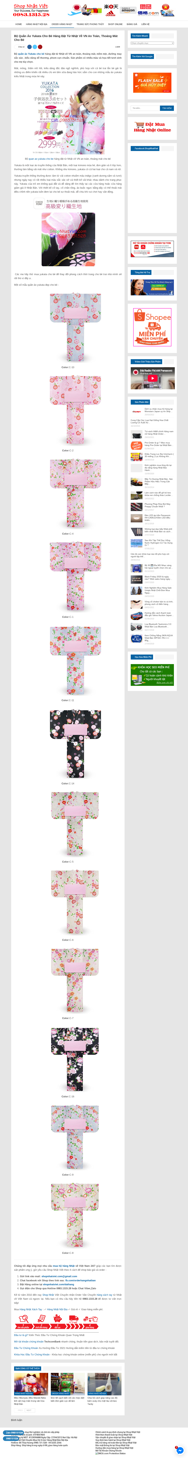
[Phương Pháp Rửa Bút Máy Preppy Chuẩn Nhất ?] (136, 507)
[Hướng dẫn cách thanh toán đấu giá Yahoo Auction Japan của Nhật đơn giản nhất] (136, 616)
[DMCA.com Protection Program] (110, 1453)
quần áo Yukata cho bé (31, 54)
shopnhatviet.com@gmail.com (59, 1276)
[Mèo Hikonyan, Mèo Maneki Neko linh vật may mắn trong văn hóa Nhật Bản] (31, 1384)
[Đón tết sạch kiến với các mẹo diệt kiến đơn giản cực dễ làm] (68, 1384)
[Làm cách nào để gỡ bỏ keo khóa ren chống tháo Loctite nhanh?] (136, 495)
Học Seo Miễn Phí (143, 657)
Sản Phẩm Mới (141, 402)
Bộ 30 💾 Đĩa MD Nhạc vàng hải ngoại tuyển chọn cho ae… (159, 566)
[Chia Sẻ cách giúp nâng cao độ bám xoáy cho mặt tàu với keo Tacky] (105, 1384)
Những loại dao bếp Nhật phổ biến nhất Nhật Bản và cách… (158, 530)
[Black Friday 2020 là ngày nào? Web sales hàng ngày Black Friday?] (136, 579)
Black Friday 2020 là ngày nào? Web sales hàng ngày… (158, 577)
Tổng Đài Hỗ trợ (142, 272)
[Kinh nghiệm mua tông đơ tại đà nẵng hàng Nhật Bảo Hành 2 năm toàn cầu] (136, 468)
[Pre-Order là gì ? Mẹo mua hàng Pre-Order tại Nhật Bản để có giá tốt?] (136, 446)
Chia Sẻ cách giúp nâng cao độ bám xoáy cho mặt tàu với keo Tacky (103, 1401)
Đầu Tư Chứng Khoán (26, 1348)
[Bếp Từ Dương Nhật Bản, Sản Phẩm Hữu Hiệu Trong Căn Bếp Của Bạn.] (136, 482)
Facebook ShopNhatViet (146, 148)
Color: (65, 367)
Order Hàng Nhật (62, 24)
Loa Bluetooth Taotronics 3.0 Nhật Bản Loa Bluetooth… (158, 625)
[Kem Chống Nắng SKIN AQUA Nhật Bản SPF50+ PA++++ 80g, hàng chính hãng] (136, 638)
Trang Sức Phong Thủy (90, 24)
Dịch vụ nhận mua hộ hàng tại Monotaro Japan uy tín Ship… (159, 410)
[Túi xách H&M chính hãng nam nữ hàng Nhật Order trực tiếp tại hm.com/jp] (136, 434)
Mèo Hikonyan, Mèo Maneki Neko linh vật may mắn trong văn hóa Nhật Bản (30, 1401)
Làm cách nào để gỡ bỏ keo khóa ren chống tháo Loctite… (159, 493)
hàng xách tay (105, 1294)
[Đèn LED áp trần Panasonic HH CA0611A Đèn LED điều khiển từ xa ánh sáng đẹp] (136, 518)
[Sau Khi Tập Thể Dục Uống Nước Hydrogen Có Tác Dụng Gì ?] (136, 543)
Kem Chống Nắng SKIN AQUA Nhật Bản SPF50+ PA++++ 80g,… (159, 638)
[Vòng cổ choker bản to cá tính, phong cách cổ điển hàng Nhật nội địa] (136, 604)
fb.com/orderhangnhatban (80, 1280)
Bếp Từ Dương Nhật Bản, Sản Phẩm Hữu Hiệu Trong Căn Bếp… (159, 481)
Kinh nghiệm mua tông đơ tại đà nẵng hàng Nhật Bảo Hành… (158, 467)
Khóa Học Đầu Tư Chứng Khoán (31, 1354)
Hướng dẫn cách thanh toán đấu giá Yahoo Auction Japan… (159, 614)
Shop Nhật (48, 1294)
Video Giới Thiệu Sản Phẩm (147, 361)
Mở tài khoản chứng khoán (28, 1341)
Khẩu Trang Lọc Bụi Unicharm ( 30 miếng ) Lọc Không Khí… (159, 455)
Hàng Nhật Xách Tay (31, 1309)
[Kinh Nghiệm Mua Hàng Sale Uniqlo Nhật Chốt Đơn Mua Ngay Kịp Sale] (136, 591)
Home (18, 24)
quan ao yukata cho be (41, 158)
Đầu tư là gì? (21, 1335)
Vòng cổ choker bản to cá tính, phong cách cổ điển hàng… (159, 602)
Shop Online (115, 24)
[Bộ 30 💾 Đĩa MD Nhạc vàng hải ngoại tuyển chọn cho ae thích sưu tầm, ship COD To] (136, 568)
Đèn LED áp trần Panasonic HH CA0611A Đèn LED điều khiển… (158, 517)
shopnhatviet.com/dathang (58, 1284)
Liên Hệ (145, 24)
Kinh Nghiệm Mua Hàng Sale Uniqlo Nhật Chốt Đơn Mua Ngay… (158, 590)
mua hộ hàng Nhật (64, 1266)
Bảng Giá (132, 24)
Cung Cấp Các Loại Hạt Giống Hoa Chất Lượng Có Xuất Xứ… (149, 421)
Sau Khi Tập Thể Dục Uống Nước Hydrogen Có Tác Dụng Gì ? (158, 542)
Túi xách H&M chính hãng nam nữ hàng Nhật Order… (159, 432)
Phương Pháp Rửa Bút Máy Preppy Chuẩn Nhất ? (157, 505)
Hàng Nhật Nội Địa (36, 24)
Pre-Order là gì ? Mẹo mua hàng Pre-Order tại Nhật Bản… (159, 444)
